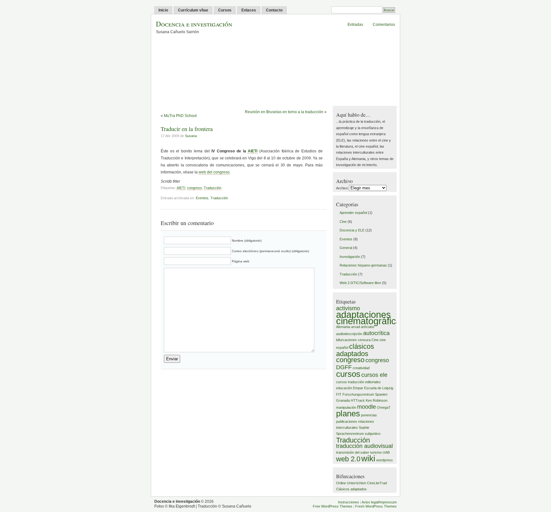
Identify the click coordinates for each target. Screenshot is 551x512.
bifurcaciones (346, 340)
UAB (386, 452)
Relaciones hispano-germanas (363, 265)
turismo (376, 452)
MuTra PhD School (180, 115)
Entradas (355, 24)
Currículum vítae (193, 10)
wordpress (384, 460)
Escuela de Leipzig (378, 388)
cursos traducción (350, 382)
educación (344, 388)
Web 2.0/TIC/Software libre (360, 283)
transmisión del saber (352, 452)
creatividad (361, 368)
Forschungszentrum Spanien (364, 394)
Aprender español (353, 213)
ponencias (369, 415)
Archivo (342, 188)
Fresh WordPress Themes (376, 506)
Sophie (364, 427)
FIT (339, 394)
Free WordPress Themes (332, 506)
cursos (348, 374)
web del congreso (214, 172)
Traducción (212, 188)
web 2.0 (348, 459)
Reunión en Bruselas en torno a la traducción (284, 112)
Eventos (202, 198)
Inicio (163, 10)
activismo (348, 308)
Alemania (343, 327)
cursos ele (374, 375)
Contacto (274, 10)
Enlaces (248, 10)
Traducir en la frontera (187, 129)
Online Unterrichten (351, 483)
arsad (355, 327)
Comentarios (384, 24)
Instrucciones (348, 502)
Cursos (224, 10)
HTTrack (358, 400)
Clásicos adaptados (351, 489)
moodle (366, 407)
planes (348, 413)
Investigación (350, 257)
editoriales (373, 382)
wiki (368, 458)
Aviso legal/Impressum (379, 502)
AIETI (252, 151)
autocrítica (376, 333)
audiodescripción (349, 334)
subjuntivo (372, 433)
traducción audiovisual (364, 446)
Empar (358, 388)
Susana (191, 136)
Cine (343, 221)
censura (364, 340)
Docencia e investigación (194, 23)
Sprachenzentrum (350, 433)
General (346, 248)
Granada (343, 400)
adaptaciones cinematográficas (371, 317)
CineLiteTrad (377, 483)
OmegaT (384, 407)
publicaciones (346, 421)
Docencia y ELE (352, 230)
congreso (194, 188)
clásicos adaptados (355, 350)
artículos (367, 327)
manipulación (346, 407)
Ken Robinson (376, 400)
